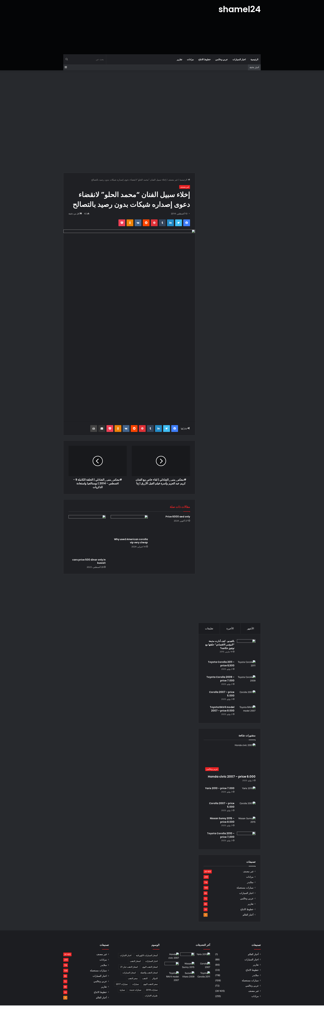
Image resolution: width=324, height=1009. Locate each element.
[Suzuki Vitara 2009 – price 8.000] (187, 975)
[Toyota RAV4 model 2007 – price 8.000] (246, 711)
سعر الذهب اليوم (150, 984)
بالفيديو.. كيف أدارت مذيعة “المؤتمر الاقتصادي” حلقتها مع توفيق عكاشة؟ (219, 644)
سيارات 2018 (152, 990)
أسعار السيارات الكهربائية (147, 955)
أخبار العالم (248, 914)
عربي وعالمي (221, 59)
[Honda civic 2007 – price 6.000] (172, 957)
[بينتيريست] (154, 222)
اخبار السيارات (239, 59)
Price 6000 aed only (178, 516)
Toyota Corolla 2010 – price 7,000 (220, 835)
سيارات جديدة (135, 990)
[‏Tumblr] (162, 222)
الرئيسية (254, 59)
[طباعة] (93, 428)
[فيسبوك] (186, 222)
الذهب (144, 978)
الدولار (155, 978)
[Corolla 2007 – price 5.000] (246, 696)
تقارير (179, 59)
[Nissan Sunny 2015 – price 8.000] (246, 823)
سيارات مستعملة (245, 887)
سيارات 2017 (122, 984)
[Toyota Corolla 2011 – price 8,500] (246, 666)
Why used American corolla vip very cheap (131, 541)
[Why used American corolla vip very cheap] (129, 525)
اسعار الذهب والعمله (149, 972)
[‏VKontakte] (138, 222)
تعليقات (209, 628)
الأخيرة (230, 628)
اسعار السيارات (129, 972)
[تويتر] (178, 222)
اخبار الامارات (125, 955)
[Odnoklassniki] (130, 222)
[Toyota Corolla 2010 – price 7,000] (246, 838)
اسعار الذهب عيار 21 (129, 967)
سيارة (122, 990)
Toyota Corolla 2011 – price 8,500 (221, 663)
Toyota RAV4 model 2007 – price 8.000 (222, 708)
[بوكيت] (121, 222)
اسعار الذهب (135, 961)
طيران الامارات (151, 995)
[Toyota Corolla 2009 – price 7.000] (246, 681)
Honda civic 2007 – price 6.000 (231, 776)
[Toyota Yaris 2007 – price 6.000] (187, 957)
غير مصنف (173, 179)
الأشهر (250, 628)
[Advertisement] (128, 27)
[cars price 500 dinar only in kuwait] (87, 535)
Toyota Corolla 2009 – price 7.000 (220, 678)
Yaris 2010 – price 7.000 (219, 788)
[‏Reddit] (146, 222)
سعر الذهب (133, 978)
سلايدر (250, 882)
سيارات (135, 984)
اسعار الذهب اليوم (150, 967)
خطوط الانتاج (204, 59)
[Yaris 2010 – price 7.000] (246, 793)
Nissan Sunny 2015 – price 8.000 (222, 820)
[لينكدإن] (170, 222)
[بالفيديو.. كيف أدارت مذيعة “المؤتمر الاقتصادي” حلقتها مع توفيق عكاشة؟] (246, 648)
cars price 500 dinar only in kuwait (89, 561)
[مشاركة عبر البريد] (101, 428)
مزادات (190, 59)
